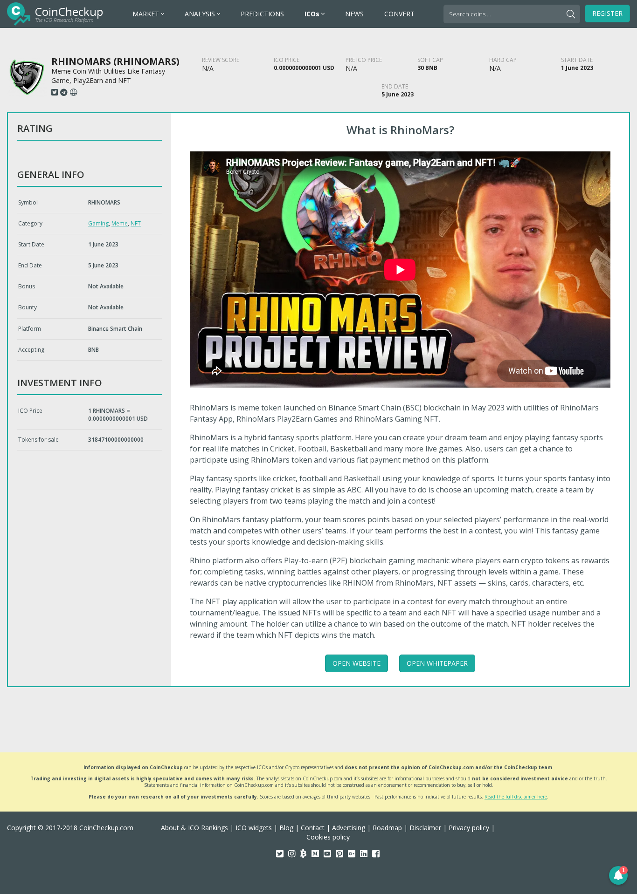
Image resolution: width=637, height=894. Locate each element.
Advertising (348, 827)
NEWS (354, 13)
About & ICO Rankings (194, 827)
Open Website (356, 663)
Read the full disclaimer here (516, 796)
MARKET (146, 13)
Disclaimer (425, 827)
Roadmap (387, 827)
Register (607, 13)
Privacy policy (469, 827)
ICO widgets (253, 827)
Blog (286, 827)
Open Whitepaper (437, 663)
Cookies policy (328, 837)
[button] (618, 875)
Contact (313, 827)
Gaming (98, 223)
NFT (136, 223)
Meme (119, 223)
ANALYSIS (201, 13)
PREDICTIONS (262, 13)
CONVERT (399, 13)
